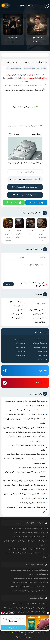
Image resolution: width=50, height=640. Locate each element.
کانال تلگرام (43, 370)
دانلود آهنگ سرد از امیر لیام (35, 405)
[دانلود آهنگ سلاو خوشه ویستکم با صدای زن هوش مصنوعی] (11, 24)
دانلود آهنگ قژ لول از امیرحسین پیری (32, 467)
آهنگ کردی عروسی (39, 318)
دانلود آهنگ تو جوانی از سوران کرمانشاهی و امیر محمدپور (24, 494)
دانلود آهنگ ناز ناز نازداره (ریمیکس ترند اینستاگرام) (29, 604)
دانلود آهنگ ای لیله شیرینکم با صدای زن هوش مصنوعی (25, 414)
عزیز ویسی (41, 351)
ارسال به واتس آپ (12, 202)
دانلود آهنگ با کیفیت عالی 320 (23, 187)
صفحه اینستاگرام (41, 383)
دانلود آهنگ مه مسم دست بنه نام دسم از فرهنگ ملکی (26, 454)
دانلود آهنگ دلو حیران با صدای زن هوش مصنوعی (27, 410)
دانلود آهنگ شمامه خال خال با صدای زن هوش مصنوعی (25, 401)
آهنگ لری (20, 310)
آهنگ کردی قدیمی (39, 314)
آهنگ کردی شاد (40, 322)
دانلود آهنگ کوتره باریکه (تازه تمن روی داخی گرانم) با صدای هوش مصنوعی (26, 438)
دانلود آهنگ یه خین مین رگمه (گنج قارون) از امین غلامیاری (24, 427)
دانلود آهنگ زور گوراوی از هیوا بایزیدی (31, 489)
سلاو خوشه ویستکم (11, 39)
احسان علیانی (18, 339)
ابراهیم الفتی (41, 339)
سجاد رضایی (19, 347)
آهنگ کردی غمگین (17, 314)
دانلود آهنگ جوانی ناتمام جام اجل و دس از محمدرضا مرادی (26, 509)
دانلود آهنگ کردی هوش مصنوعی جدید (15, 303)
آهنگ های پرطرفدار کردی (37, 310)
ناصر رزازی (41, 359)
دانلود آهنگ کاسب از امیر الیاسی (33, 498)
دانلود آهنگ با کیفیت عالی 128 (23, 195)
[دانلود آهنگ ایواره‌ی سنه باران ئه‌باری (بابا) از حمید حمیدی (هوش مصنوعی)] (35, 24)
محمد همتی (19, 355)
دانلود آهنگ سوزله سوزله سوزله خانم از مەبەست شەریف (25, 432)
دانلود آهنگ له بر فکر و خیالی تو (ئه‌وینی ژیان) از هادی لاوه (24, 480)
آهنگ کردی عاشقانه (17, 318)
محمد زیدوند (20, 637)
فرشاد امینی (41, 355)
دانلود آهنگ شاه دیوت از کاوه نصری (32, 502)
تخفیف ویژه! (13, 628)
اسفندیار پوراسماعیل (38, 343)
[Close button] (48, 613)
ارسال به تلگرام (35, 202)
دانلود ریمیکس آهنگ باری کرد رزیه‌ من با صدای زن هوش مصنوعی (25, 474)
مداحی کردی (41, 303)
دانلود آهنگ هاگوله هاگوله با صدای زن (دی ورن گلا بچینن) (26, 447)
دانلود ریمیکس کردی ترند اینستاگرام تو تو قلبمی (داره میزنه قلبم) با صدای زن (24, 460)
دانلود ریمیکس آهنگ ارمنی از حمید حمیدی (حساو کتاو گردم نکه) (25, 608)
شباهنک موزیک (14, 632)
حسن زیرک (19, 343)
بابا (35, 39)
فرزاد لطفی (20, 351)
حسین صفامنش (39, 347)
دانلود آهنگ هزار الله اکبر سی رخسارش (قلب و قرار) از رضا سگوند (25, 421)
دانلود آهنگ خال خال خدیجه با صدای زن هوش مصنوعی (24, 485)
